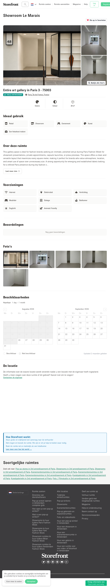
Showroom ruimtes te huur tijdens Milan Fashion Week (41, 538)
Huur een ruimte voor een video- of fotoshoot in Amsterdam (67, 548)
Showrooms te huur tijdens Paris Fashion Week (41, 522)
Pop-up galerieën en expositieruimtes (65, 512)
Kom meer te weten (14, 581)
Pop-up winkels (63, 501)
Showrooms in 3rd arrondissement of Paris (75, 468)
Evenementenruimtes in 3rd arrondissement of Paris (54, 472)
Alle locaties (62, 491)
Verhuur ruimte (88, 495)
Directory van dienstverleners (39, 496)
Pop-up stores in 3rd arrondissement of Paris (35, 468)
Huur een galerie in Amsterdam (65, 541)
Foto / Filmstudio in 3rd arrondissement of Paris (74, 478)
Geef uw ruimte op (90, 491)
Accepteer (31, 581)
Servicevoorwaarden (91, 515)
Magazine (86, 504)
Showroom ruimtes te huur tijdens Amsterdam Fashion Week (42, 546)
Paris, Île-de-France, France (38, 95)
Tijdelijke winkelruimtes (63, 496)
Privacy (85, 518)
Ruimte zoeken (38, 491)
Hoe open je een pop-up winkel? (42, 510)
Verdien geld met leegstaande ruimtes (91, 499)
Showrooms (62, 504)
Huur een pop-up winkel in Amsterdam (67, 522)
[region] (55, 409)
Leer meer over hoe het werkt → (19, 449)
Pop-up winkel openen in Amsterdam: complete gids (41, 503)
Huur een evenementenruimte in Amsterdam (67, 534)
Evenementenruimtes (66, 508)
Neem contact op (89, 511)
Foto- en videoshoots (66, 517)
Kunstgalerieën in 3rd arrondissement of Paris (31, 478)
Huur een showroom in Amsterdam (67, 527)
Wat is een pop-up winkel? (40, 515)
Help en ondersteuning (92, 508)
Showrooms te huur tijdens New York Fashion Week (40, 530)
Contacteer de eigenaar (12, 377)
